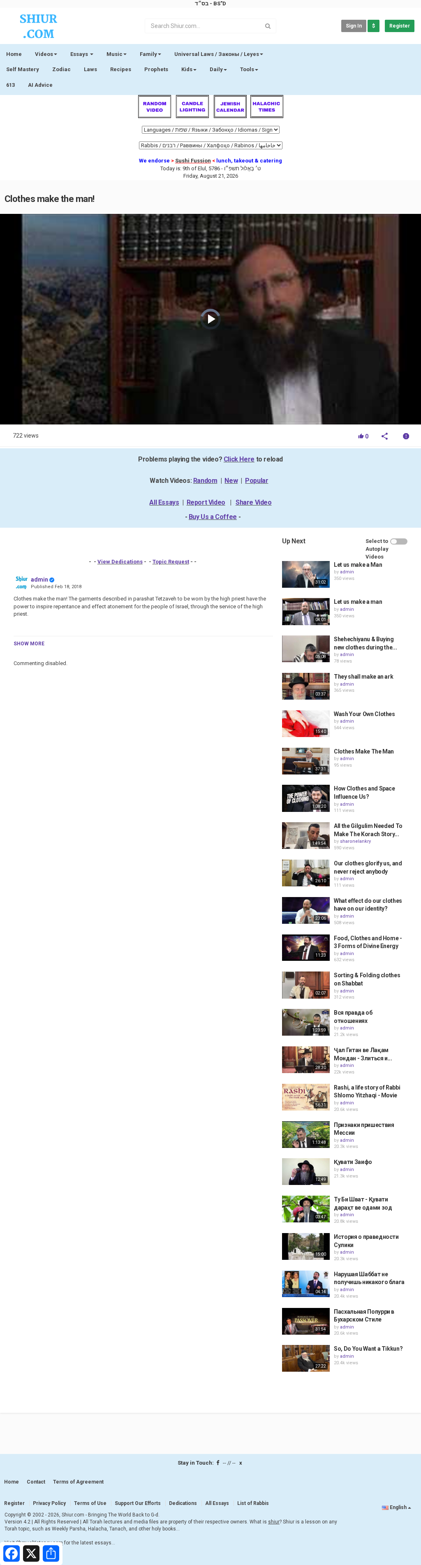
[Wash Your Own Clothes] (306, 723)
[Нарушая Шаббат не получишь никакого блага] (306, 1284)
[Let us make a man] (306, 611)
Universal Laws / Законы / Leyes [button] (216, 54)
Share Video (254, 502)
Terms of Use (90, 1503)
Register (399, 26)
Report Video (206, 502)
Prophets (156, 69)
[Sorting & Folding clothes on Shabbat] (306, 984)
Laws (90, 69)
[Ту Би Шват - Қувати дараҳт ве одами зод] (306, 1209)
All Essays (164, 502)
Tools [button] (247, 69)
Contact (36, 1482)
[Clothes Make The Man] (306, 761)
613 (10, 85)
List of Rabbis (253, 1503)
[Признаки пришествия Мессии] (306, 1134)
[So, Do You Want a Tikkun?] (306, 1358)
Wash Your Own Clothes (364, 714)
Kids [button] (186, 69)
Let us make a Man (358, 564)
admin (39, 579)
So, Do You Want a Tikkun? (368, 1348)
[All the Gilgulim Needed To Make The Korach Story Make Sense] (306, 835)
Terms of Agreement (78, 1482)
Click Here (239, 459)
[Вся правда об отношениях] (306, 1022)
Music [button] (114, 54)
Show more (29, 644)
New (231, 481)
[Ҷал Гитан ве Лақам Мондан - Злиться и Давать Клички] (306, 1059)
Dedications (183, 1503)
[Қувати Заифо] (306, 1171)
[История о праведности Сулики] (306, 1246)
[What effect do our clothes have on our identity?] (306, 910)
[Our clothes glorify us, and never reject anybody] (306, 873)
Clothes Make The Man (364, 751)
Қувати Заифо (353, 1162)
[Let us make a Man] (306, 574)
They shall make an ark (363, 676)
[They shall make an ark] (306, 686)
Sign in (354, 26)
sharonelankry (355, 841)
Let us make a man (358, 601)
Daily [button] (216, 69)
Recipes (120, 69)
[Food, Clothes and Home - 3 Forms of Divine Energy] (306, 947)
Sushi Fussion (193, 161)
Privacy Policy (49, 1503)
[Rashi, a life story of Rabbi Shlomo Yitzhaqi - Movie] (306, 1097)
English (398, 1507)
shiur (274, 1522)
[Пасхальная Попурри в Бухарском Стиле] (306, 1321)
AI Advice (40, 85)
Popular (256, 481)
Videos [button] (44, 54)
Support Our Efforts (138, 1503)
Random (205, 481)
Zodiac (61, 69)
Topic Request (171, 562)
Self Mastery (22, 69)
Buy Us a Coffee (213, 517)
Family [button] (148, 54)
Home (14, 54)
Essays (79, 54)
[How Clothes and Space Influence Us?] (306, 798)
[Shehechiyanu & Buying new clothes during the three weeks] (306, 648)
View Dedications (120, 562)
